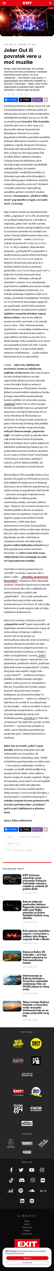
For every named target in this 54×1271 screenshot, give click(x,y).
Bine (27, 1221)
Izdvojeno (22, 44)
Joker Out (13, 843)
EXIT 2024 (9, 44)
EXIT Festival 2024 (19, 850)
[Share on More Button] (45, 100)
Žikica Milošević (30, 837)
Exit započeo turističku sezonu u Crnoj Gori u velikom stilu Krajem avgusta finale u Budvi (36, 935)
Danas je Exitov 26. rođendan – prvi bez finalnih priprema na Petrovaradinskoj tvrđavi (35, 957)
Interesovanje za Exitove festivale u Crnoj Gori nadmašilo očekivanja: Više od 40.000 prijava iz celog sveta (36, 982)
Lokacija (27, 1227)
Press (27, 1230)
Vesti (34, 44)
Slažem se (27, 1258)
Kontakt (27, 1234)
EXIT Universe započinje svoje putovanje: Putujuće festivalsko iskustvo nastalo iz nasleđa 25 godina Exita (35, 882)
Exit (9, 837)
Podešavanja (27, 1262)
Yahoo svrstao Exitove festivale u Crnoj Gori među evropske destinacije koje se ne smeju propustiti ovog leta (36, 1009)
